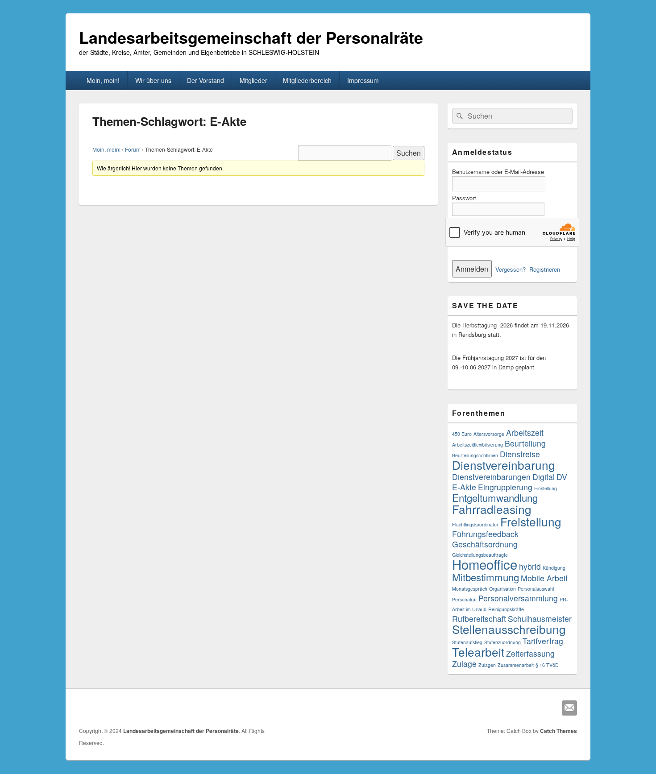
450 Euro (462, 433)
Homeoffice (484, 564)
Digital (543, 476)
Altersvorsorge (488, 433)
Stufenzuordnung (502, 642)
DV (561, 476)
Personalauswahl (536, 588)
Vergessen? (510, 269)
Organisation (502, 588)
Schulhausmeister (540, 618)
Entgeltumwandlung (495, 497)
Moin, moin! (103, 80)
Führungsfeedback (485, 533)
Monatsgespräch (469, 588)
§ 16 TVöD (547, 665)
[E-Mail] (569, 708)
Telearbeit (478, 651)
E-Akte (464, 487)
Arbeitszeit (525, 432)
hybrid (530, 566)
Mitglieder (253, 80)
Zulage (464, 663)
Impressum (363, 80)
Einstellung (545, 488)
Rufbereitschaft (479, 618)
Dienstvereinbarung (503, 464)
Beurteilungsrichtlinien (475, 455)
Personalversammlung (518, 598)
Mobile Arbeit (544, 578)
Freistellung (530, 521)
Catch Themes (558, 731)
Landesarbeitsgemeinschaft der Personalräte (251, 37)
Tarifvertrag (543, 640)
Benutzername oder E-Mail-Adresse (498, 171)
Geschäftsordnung (485, 544)
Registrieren (544, 269)
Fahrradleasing (491, 509)
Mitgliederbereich (307, 80)
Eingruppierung (505, 487)
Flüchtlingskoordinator (475, 524)
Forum (133, 149)
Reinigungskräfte (506, 609)
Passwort (464, 198)
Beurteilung (525, 443)
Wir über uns (153, 80)
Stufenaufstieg (467, 642)
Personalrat (464, 599)
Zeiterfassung (530, 653)
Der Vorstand (205, 80)
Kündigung (554, 567)
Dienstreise (520, 453)
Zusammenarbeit (516, 665)
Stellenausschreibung (509, 629)
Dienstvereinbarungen (491, 476)
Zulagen (487, 665)
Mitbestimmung (485, 577)
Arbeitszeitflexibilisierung (477, 444)
